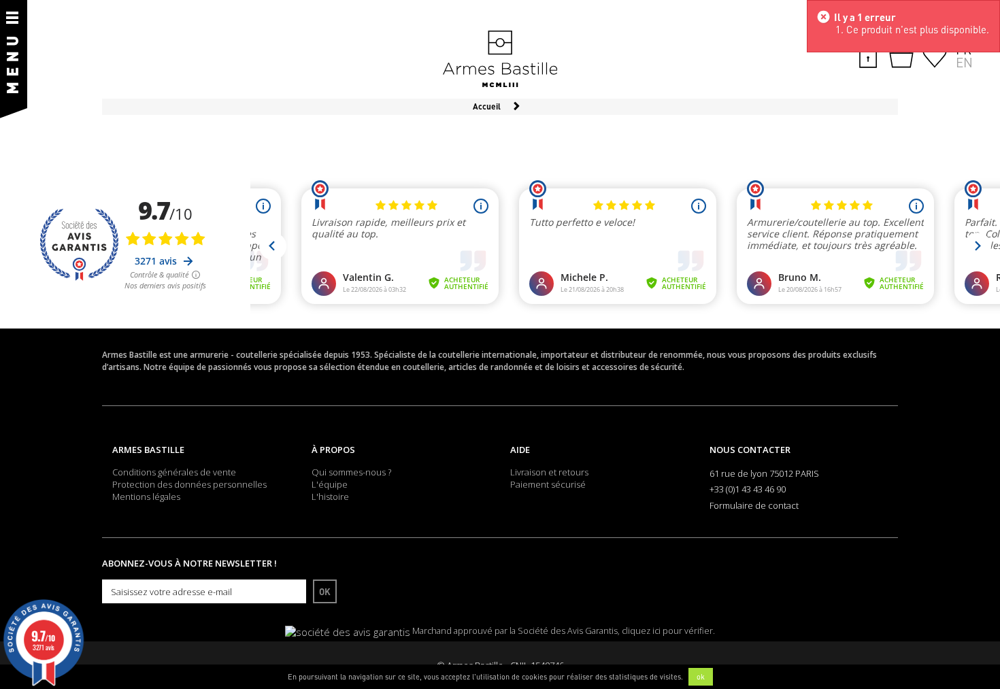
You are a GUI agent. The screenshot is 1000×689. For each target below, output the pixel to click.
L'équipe (330, 484)
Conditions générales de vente (174, 472)
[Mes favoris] (934, 54)
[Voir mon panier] (901, 56)
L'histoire (330, 496)
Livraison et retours (549, 472)
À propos (333, 449)
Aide (520, 449)
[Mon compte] (868, 54)
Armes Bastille (148, 449)
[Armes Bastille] (500, 60)
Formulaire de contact (754, 505)
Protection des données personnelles (189, 484)
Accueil (487, 106)
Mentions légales (146, 496)
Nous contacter (750, 449)
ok (701, 677)
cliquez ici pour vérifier (667, 631)
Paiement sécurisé (548, 484)
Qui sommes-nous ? (351, 472)
